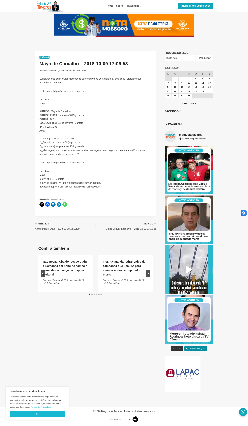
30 (182, 95)
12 (203, 83)
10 (189, 83)
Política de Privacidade (41, 407)
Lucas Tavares (49, 71)
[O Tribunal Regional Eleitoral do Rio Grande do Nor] (189, 220)
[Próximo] (148, 273)
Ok (37, 414)
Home (109, 5)
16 (182, 87)
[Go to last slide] (43, 273)
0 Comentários (53, 283)
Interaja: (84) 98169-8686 (196, 5)
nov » (193, 103)
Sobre (119, 5)
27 (209, 91)
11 (196, 83)
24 (189, 91)
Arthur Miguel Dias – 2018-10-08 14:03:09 (57, 226)
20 (209, 87)
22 (175, 91)
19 (203, 87)
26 (203, 91)
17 (189, 87)
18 (196, 87)
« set (184, 103)
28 (168, 95)
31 (189, 95)
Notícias (44, 57)
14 (168, 87)
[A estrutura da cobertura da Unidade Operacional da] (189, 269)
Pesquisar (205, 57)
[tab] (89, 294)
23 (182, 91)
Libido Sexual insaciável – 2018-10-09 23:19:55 (131, 226)
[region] (37, 403)
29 (175, 95)
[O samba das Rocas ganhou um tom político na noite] (189, 170)
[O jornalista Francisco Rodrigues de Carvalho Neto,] (189, 319)
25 (196, 91)
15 (175, 87)
